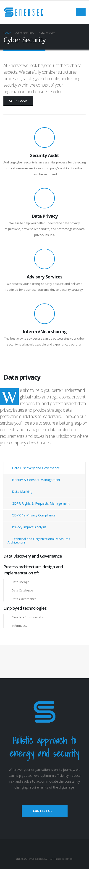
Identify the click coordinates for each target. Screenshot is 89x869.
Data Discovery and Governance (35, 468)
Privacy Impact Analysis (28, 527)
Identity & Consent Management (35, 480)
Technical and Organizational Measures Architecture (39, 540)
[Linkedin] (44, 849)
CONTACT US (42, 811)
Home (7, 33)
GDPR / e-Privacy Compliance (33, 515)
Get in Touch (18, 100)
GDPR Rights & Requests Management (40, 503)
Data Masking (21, 491)
